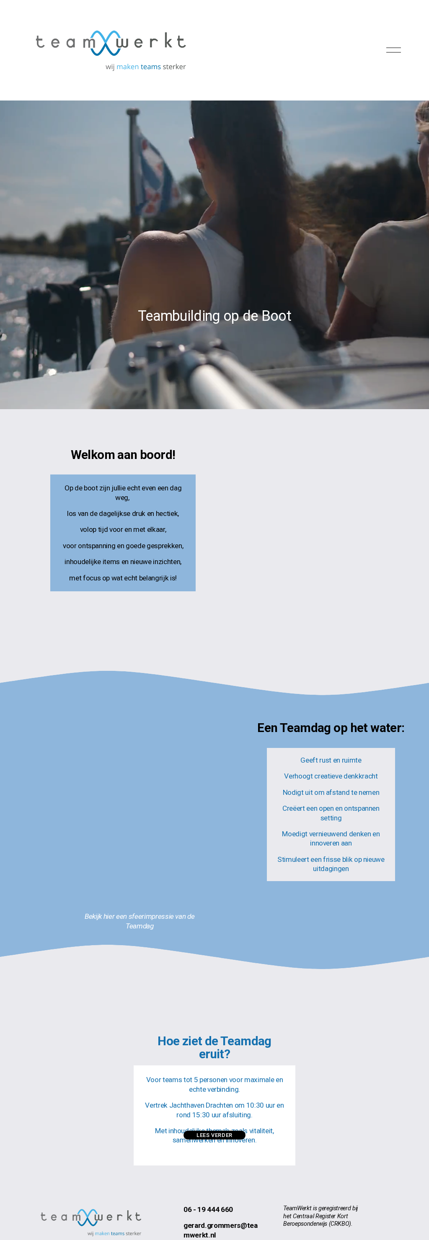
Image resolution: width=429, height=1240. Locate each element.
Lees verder (214, 1135)
